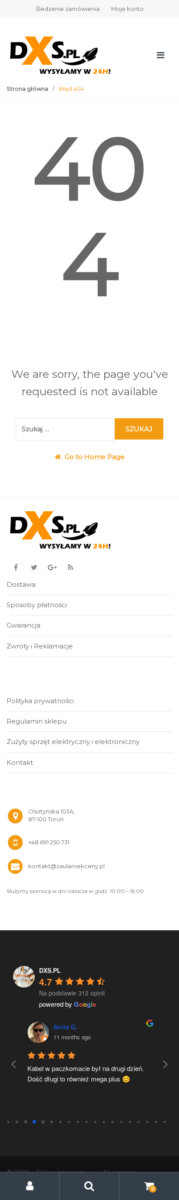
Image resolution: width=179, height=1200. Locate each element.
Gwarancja (23, 625)
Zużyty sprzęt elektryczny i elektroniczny (73, 741)
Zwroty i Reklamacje (40, 646)
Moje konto (127, 8)
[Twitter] (34, 568)
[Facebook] (16, 568)
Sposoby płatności (37, 605)
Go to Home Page (94, 457)
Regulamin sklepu (36, 721)
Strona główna (27, 88)
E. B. (71, 1026)
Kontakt (20, 762)
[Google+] (52, 568)
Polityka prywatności (40, 701)
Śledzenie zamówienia (67, 8)
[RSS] (70, 568)
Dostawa (21, 584)
